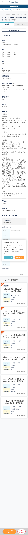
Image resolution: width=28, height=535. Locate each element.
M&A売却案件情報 (8, 9)
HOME (2, 9)
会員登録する (19, 257)
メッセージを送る (9, 531)
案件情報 (7, 24)
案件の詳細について (14, 30)
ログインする (9, 257)
